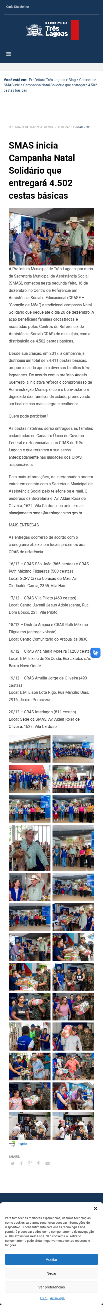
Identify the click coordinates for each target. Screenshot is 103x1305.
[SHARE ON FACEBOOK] (21, 1163)
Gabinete (83, 127)
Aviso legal (57, 1298)
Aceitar (51, 1259)
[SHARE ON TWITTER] (12, 1163)
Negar (51, 1273)
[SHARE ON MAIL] (47, 1163)
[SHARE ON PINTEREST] (38, 1163)
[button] (95, 1208)
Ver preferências (51, 1287)
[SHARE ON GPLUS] (30, 1163)
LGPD (44, 1298)
